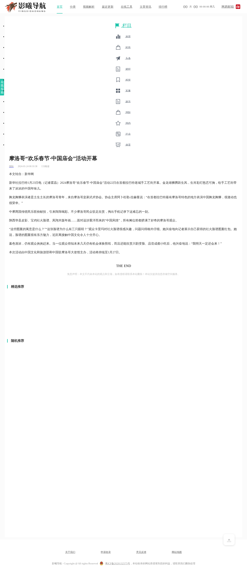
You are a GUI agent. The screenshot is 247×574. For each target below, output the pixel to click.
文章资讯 (145, 6)
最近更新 (107, 6)
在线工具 (126, 6)
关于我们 (70, 552)
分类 (73, 6)
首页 (60, 6)
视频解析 (89, 6)
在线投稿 (2, 87)
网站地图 (177, 552)
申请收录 (106, 552)
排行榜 (163, 6)
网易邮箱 (228, 6)
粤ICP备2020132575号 (117, 563)
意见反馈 (141, 552)
